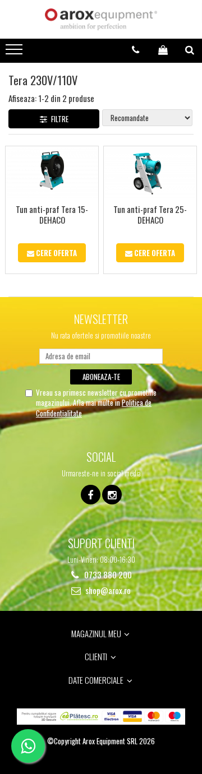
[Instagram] (112, 494)
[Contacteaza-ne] (135, 50)
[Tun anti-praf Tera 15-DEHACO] (52, 172)
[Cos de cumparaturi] (163, 50)
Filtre (58, 118)
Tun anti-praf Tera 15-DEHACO (52, 215)
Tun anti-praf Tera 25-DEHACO (150, 215)
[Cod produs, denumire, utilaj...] (189, 50)
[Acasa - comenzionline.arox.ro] (101, 19)
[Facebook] (90, 494)
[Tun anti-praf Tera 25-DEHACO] (150, 172)
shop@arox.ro (107, 590)
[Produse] (15, 52)
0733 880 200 (107, 575)
